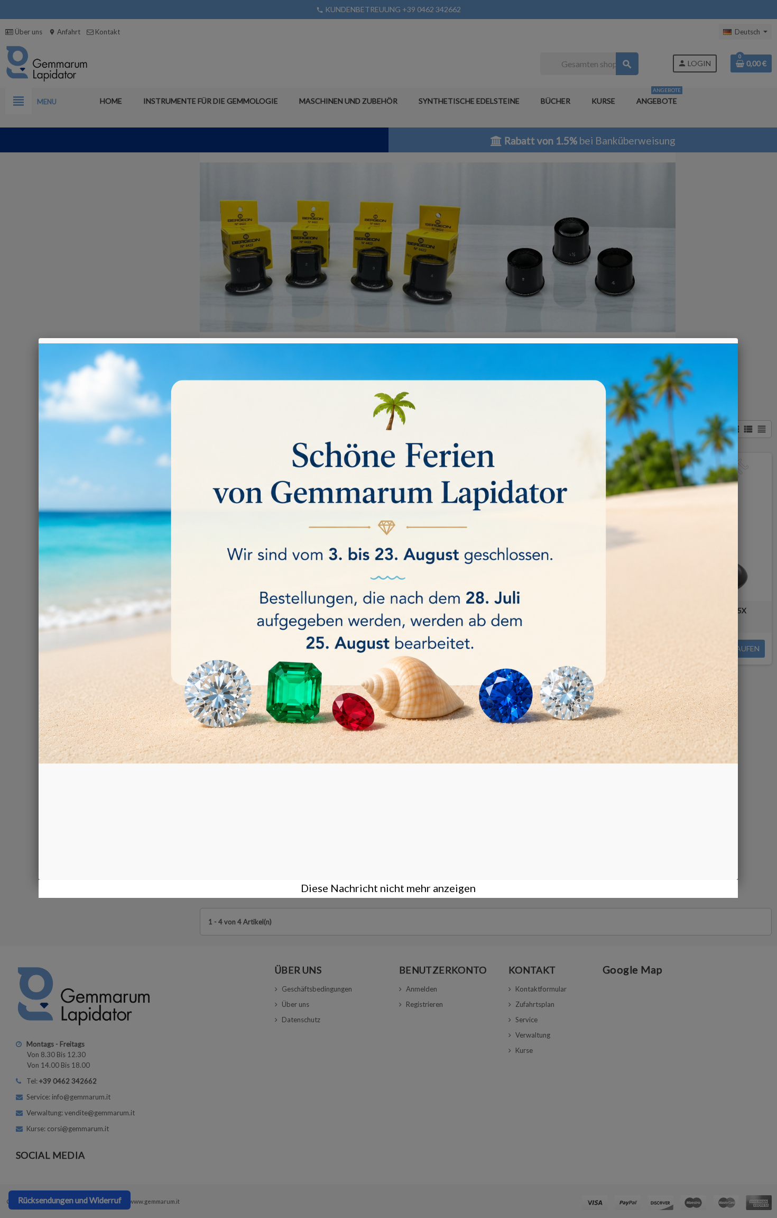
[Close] (737, 338)
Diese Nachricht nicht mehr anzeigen (388, 887)
